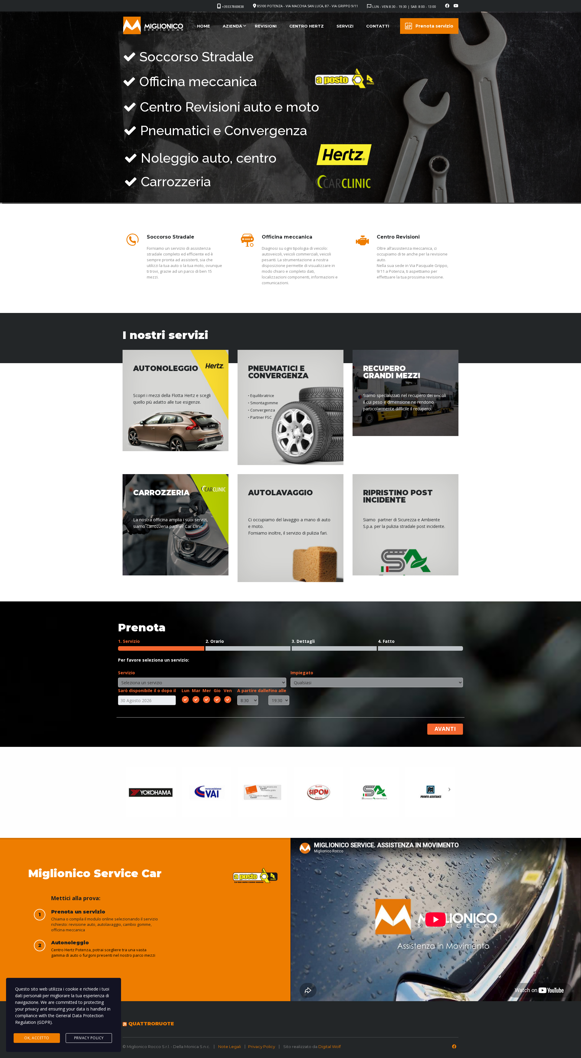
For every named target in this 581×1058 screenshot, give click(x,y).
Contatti (377, 26)
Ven (228, 690)
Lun (185, 690)
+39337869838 (233, 6)
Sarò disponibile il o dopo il (147, 690)
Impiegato (301, 672)
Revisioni (266, 26)
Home (203, 26)
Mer (206, 690)
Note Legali (230, 1046)
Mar (196, 690)
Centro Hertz (306, 26)
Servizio (126, 672)
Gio (217, 690)
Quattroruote (151, 1024)
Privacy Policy (261, 1046)
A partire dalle (252, 690)
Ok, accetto (36, 1037)
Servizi (344, 26)
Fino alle (277, 690)
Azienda (232, 26)
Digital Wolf (329, 1046)
